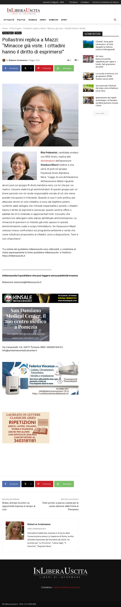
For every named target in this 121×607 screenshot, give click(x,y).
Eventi (43, 20)
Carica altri (100, 113)
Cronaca (32, 20)
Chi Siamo (73, 2)
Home (5, 28)
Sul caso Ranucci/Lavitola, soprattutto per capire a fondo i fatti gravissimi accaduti (106, 61)
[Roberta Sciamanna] (4, 60)
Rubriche (53, 20)
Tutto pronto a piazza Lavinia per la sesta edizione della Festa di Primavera (60, 506)
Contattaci (85, 2)
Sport (64, 20)
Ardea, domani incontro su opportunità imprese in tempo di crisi (18, 506)
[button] (115, 19)
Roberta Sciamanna (18, 60)
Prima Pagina (15, 28)
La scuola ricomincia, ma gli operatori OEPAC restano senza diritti (107, 76)
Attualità (9, 20)
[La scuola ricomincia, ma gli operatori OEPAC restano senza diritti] (88, 76)
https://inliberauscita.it (36, 529)
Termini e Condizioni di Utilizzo (105, 2)
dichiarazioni (48, 160)
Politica (21, 20)
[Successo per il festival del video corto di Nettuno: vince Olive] (88, 88)
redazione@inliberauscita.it (66, 587)
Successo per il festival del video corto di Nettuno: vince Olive (107, 88)
